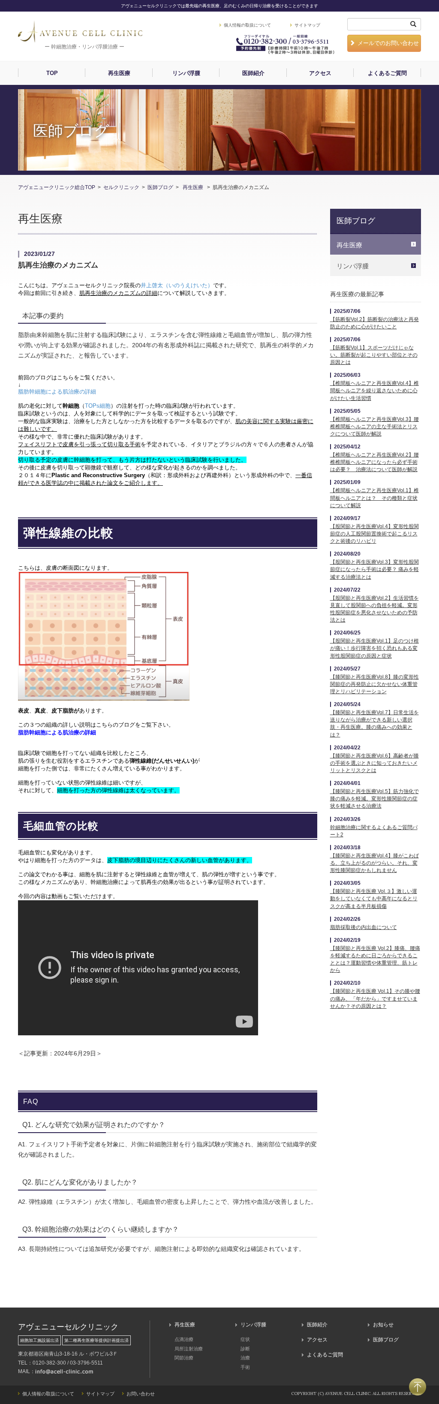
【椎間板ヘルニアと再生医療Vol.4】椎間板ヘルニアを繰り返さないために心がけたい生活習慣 (374, 390)
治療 (245, 1357)
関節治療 (183, 1357)
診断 (245, 1348)
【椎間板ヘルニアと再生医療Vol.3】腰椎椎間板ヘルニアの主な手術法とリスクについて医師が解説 (374, 426)
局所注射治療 (188, 1348)
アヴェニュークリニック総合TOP (56, 187)
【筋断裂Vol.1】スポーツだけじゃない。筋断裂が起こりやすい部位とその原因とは (374, 355)
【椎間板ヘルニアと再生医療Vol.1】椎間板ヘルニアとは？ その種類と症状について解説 (374, 497)
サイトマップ (307, 25)
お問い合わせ (140, 1393)
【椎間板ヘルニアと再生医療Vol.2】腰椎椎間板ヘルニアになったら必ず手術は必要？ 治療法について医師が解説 (374, 462)
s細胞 (98, 406)
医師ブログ (160, 187)
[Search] (413, 24)
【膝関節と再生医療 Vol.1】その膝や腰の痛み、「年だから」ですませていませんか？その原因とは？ (375, 998)
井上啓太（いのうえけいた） (177, 285)
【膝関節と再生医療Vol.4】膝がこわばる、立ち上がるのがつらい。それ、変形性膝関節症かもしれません (374, 863)
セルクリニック (121, 187)
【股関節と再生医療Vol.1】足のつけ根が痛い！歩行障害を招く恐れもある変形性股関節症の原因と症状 (374, 648)
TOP (52, 73)
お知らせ (383, 1325)
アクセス (320, 73)
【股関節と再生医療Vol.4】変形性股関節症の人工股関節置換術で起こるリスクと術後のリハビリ (374, 533)
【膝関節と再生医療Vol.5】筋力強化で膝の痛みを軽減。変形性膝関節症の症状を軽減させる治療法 (374, 798)
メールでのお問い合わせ (388, 43)
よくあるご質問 (387, 73)
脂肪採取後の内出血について (363, 927)
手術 (245, 1367)
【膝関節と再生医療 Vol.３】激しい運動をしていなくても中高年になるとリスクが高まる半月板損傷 (374, 898)
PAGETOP (417, 1386)
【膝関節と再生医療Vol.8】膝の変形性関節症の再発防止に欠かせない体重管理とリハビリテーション (374, 684)
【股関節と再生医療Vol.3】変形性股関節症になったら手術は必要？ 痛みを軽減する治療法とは (374, 569)
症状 (245, 1339)
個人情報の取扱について (247, 25)
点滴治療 (183, 1339)
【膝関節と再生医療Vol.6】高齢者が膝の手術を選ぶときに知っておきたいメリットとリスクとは (374, 763)
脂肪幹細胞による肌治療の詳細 (57, 391)
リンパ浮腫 (186, 73)
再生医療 (119, 73)
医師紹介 (253, 73)
